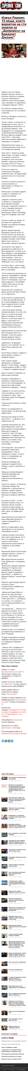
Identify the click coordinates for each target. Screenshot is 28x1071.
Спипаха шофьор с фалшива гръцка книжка (16, 865)
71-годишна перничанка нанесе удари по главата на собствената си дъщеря (17, 978)
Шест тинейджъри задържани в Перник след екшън (17, 994)
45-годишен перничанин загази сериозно (17, 857)
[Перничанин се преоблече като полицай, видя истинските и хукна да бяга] (4, 910)
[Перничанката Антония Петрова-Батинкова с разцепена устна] (4, 928)
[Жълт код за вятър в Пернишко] (4, 965)
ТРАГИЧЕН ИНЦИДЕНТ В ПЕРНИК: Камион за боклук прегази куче (16, 900)
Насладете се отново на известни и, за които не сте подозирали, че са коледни (13, 713)
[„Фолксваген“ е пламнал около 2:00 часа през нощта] (4, 852)
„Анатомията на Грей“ (13, 672)
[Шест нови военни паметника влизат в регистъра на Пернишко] (4, 875)
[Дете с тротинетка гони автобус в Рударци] (4, 836)
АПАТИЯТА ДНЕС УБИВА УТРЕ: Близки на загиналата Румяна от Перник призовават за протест (17, 800)
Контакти (18, 1044)
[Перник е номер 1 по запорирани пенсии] (4, 1029)
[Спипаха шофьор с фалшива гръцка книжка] (4, 867)
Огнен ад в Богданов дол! (15, 969)
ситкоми (15, 720)
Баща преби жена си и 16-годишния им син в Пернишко (17, 986)
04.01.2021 (5, 41)
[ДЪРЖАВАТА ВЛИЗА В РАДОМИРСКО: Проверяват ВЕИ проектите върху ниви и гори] (4, 827)
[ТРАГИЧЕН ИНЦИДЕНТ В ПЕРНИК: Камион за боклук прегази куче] (4, 901)
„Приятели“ (8, 684)
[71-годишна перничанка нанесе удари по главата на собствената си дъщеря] (4, 979)
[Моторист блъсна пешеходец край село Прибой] (4, 810)
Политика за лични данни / (8, 1044)
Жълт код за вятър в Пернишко (17, 962)
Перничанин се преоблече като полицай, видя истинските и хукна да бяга (17, 909)
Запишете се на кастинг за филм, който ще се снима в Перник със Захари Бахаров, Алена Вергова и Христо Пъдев (17, 1003)
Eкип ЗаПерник (19, 780)
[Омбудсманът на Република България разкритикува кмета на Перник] (4, 818)
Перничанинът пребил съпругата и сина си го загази (17, 892)
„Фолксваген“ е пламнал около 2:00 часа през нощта (17, 850)
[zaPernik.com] (11, 10)
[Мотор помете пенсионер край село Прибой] (4, 779)
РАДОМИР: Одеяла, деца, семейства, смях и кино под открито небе (16, 918)
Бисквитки (12, 1065)
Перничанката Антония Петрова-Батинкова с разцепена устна (17, 927)
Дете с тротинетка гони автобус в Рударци (17, 834)
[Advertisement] (14, 73)
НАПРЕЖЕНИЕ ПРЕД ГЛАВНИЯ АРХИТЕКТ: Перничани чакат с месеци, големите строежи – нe (17, 842)
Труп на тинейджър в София (9, 1047)
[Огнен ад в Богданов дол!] (4, 972)
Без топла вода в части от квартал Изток (16, 1019)
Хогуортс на (12, 728)
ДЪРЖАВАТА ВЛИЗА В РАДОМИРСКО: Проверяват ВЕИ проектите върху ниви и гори (17, 826)
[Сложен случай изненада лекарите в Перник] (4, 937)
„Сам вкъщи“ (11, 694)
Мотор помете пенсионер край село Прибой (17, 778)
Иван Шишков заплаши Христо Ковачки (12, 1054)
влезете (9, 1041)
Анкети (3, 1065)
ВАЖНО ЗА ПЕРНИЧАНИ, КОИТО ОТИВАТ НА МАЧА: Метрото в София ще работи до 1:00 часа (17, 954)
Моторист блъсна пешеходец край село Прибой (17, 808)
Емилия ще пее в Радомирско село (17, 1012)
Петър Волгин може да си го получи (11, 1056)
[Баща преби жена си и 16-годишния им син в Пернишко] (4, 989)
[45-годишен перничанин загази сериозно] (4, 860)
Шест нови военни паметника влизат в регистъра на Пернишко (17, 874)
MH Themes (22, 1069)
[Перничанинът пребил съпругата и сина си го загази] (4, 894)
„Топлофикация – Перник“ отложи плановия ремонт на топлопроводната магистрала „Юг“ (17, 883)
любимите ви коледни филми (13, 733)
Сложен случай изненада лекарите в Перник (15, 934)
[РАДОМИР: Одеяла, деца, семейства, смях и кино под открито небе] (4, 919)
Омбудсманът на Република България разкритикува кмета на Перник (17, 817)
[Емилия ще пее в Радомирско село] (4, 1014)
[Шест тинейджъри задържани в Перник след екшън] (4, 996)
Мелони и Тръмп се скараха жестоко (11, 1059)
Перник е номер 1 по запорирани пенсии (14, 1027)
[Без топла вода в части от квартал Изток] (4, 1020)
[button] (26, 13)
